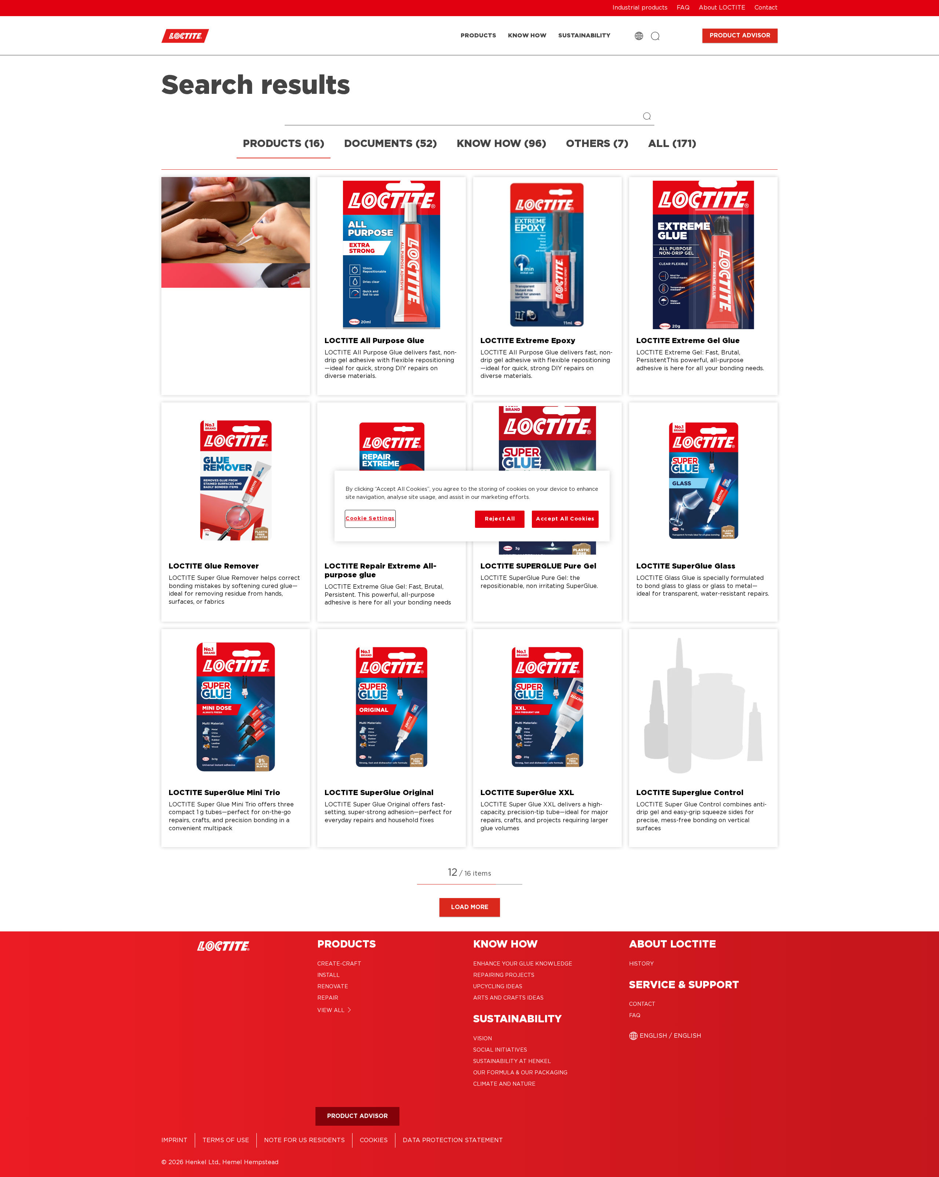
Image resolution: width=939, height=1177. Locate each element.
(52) (390, 144)
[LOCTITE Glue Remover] (235, 512)
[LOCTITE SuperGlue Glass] (703, 512)
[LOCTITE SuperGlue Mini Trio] (235, 738)
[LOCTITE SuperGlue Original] (391, 738)
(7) (597, 144)
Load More (469, 907)
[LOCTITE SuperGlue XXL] (547, 738)
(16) (283, 144)
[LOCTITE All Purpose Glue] (391, 286)
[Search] (648, 117)
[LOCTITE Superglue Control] (703, 738)
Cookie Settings (370, 518)
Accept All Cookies (565, 519)
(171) (672, 144)
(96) (501, 144)
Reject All (500, 519)
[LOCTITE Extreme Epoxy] (547, 286)
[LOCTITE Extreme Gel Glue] (703, 286)
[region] (472, 506)
